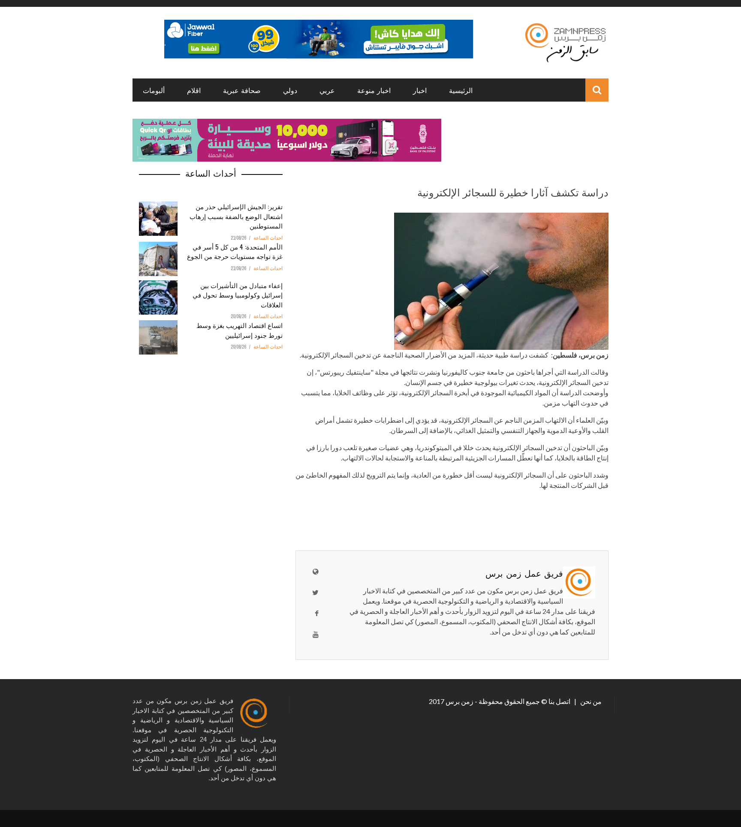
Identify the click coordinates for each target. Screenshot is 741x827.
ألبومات (154, 90)
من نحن (590, 701)
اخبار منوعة (374, 90)
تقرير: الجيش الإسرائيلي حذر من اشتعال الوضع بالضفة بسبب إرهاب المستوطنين (236, 215)
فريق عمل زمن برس (524, 572)
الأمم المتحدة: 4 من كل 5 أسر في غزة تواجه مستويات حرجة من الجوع (235, 251)
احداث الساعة (268, 238)
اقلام (194, 90)
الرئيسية (461, 90)
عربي (327, 90)
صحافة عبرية (242, 90)
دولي (290, 90)
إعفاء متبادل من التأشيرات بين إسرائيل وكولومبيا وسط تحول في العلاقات (238, 294)
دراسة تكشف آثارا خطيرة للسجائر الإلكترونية (512, 191)
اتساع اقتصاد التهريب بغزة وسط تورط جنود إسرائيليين (239, 330)
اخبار (420, 90)
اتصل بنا (560, 701)
